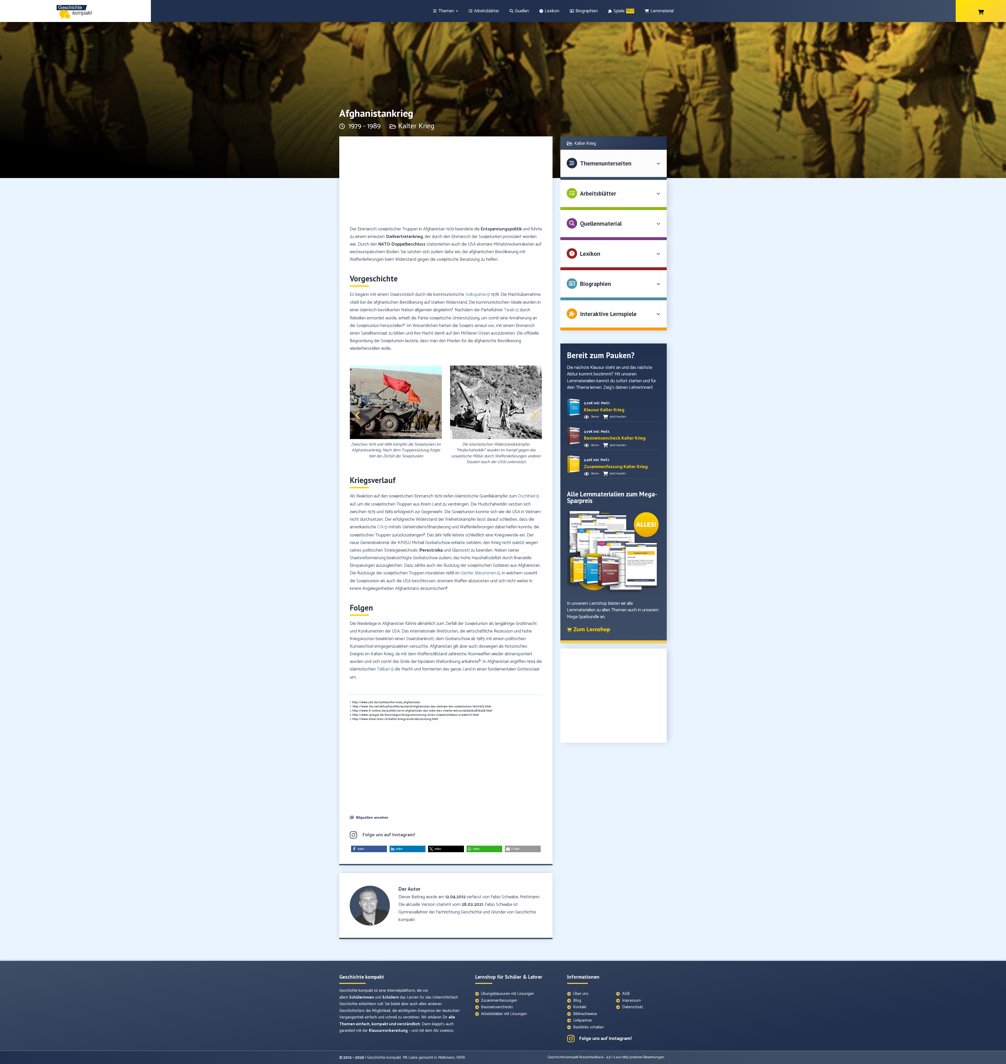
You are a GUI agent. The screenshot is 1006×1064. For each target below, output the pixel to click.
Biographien (595, 283)
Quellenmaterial (601, 223)
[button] (357, 415)
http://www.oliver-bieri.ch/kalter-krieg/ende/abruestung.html (395, 719)
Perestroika (431, 550)
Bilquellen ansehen (372, 817)
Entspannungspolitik (501, 229)
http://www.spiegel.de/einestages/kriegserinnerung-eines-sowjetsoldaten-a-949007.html (415, 715)
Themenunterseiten (605, 163)
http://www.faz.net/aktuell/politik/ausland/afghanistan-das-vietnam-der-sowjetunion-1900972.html (422, 706)
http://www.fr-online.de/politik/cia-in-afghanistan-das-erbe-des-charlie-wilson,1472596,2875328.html (422, 710)
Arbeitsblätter (598, 193)
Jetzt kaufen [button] (618, 416)
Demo (595, 416)
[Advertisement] (446, 183)
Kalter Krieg (416, 126)
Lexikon (590, 253)
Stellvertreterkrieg (404, 236)
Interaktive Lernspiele (608, 314)
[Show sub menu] (457, 11)
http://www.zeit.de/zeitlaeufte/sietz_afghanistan (386, 702)
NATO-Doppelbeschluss (401, 244)
